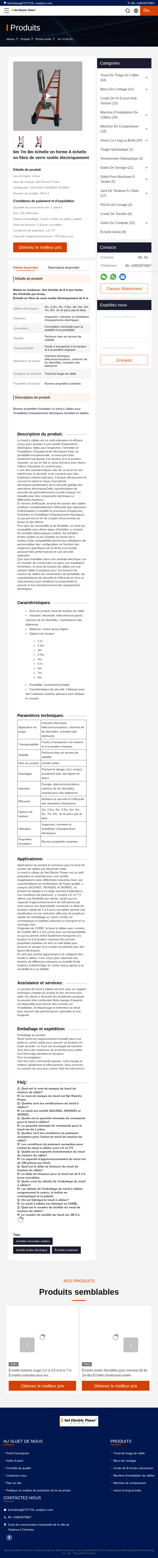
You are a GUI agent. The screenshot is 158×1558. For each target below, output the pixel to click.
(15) (119, 101)
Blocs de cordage (124, 1460)
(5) (117, 179)
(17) (119, 193)
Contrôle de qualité (18, 1468)
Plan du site (13, 1483)
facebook (9, 1537)
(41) (117, 89)
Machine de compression (129, 1483)
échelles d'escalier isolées (33, 1241)
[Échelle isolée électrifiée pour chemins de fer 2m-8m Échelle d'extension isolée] (115, 1337)
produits (25, 39)
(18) (119, 115)
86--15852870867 (142, 3)
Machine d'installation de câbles (134, 1475)
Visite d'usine (14, 1460)
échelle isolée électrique (31, 1250)
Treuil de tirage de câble (129, 1453)
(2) (121, 158)
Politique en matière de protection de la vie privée (38, 1490)
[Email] (122, 277)
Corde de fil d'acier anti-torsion (133, 1468)
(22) (117, 223)
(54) (119, 77)
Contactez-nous (16, 1475)
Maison (11, 39)
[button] (27, 1344)
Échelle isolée (43, 39)
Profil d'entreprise (17, 1453)
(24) (121, 140)
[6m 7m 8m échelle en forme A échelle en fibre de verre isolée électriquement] (47, 96)
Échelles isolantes (66, 1250)
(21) (116, 167)
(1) (116, 149)
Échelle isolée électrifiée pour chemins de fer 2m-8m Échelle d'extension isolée (114, 1373)
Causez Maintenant (124, 288)
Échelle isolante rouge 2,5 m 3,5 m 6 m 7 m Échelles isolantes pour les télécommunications (40, 1373)
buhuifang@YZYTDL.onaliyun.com (29, 3)
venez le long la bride (127, 1490)
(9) (113, 232)
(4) (116, 205)
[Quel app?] (113, 276)
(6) (116, 214)
